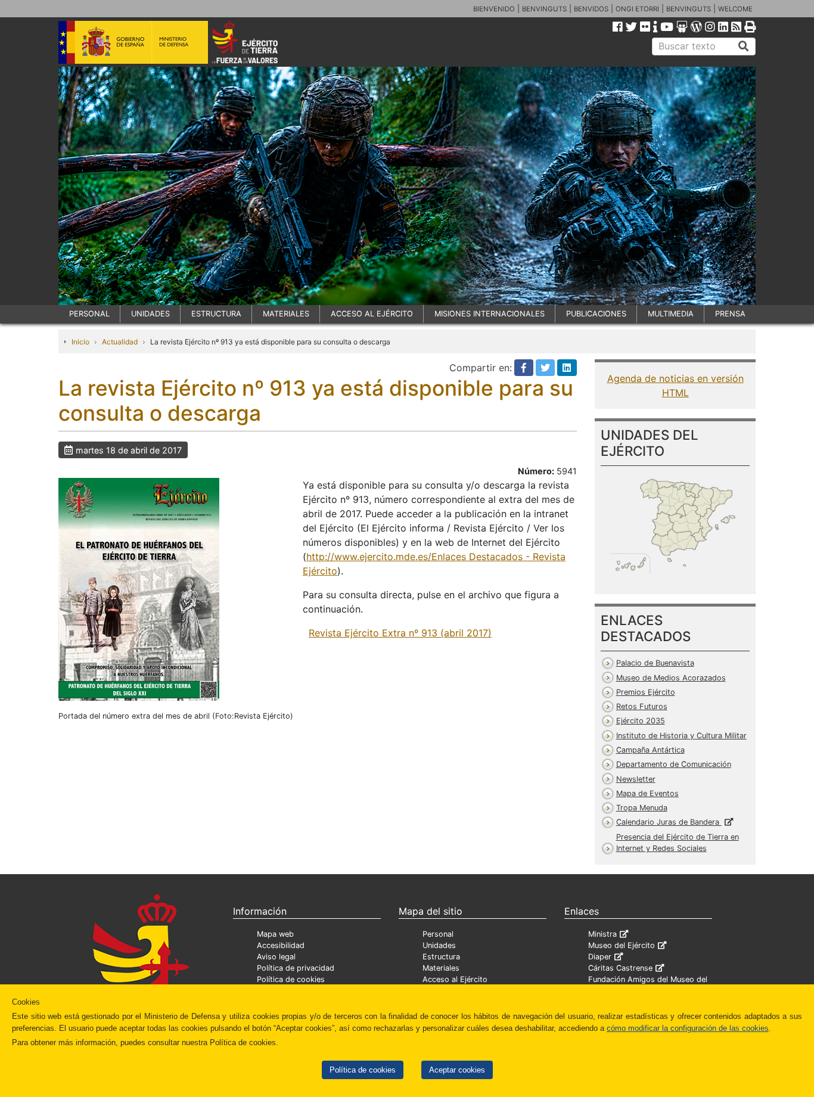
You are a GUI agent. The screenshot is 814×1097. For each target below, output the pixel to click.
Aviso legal (276, 956)
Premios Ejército (645, 692)
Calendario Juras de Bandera (669, 822)
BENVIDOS (591, 9)
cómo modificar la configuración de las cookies (688, 1028)
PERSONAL (89, 313)
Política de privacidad (295, 968)
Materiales (440, 968)
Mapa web (275, 934)
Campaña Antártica (650, 749)
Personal (437, 934)
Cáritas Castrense (620, 968)
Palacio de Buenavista (655, 662)
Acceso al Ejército (454, 979)
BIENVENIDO (494, 9)
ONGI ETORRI (637, 9)
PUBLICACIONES (596, 313)
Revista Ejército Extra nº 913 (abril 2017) (400, 633)
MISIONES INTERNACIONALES (489, 313)
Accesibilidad (281, 945)
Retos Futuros (641, 706)
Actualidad (120, 341)
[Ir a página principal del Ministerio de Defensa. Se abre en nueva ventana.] (133, 41)
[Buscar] (744, 46)
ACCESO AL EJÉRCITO (372, 313)
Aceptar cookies (457, 1069)
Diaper (599, 956)
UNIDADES (150, 313)
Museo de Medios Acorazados (671, 677)
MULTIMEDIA (671, 313)
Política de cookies (363, 1069)
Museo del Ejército (621, 945)
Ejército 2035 (640, 720)
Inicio (80, 341)
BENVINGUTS (544, 9)
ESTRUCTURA (216, 313)
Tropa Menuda (641, 807)
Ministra (602, 934)
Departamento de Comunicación (673, 764)
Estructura (441, 956)
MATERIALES (286, 313)
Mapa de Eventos (647, 793)
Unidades (439, 945)
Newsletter (635, 779)
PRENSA (730, 313)
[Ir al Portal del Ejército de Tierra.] (258, 41)
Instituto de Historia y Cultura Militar (681, 735)
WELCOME (735, 9)
